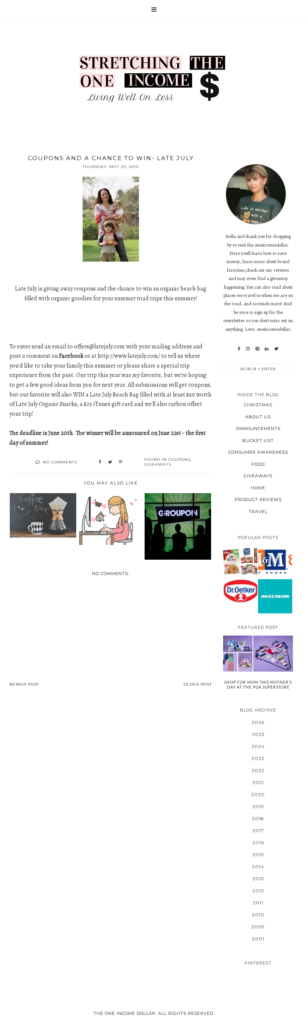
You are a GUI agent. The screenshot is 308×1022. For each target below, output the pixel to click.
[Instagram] (248, 349)
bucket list (258, 440)
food (258, 464)
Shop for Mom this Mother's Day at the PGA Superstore (258, 684)
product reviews (258, 499)
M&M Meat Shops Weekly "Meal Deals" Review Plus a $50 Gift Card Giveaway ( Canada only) (275, 561)
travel (258, 511)
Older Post (198, 684)
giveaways (157, 464)
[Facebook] (239, 349)
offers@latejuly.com (99, 346)
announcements (258, 428)
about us (258, 416)
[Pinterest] (257, 349)
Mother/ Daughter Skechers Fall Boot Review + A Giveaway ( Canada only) (275, 596)
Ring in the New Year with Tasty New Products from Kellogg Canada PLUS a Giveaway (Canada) (240, 560)
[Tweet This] (110, 462)
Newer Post (24, 684)
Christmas (258, 404)
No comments (60, 462)
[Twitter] (276, 349)
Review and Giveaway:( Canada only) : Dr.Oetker (240, 590)
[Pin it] (120, 462)
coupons (179, 459)
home (258, 488)
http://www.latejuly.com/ (129, 356)
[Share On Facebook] (100, 462)
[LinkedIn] (267, 349)
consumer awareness (258, 452)
